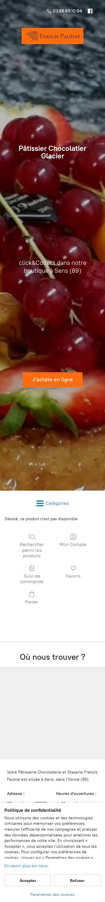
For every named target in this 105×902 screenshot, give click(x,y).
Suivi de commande (31, 578)
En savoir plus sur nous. (26, 865)
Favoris (73, 576)
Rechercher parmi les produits (32, 550)
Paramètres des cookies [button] (52, 894)
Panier (31, 602)
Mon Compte (73, 544)
